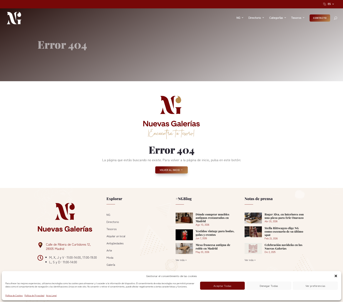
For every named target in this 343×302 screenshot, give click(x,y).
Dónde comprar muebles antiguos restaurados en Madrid (212, 217)
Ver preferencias (315, 286)
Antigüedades (115, 243)
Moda (109, 257)
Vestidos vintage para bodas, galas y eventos (215, 232)
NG (108, 214)
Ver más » (181, 260)
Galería (110, 264)
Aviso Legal (51, 295)
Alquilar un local (115, 236)
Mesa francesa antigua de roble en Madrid (213, 246)
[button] (336, 276)
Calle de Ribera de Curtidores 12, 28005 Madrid (68, 246)
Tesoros (111, 229)
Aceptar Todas (222, 286)
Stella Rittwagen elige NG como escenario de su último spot (284, 231)
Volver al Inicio (170, 169)
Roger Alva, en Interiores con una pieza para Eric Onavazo (284, 216)
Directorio (112, 222)
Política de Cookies (14, 295)
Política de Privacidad (34, 295)
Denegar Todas (269, 286)
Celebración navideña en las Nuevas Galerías (283, 246)
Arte (109, 250)
